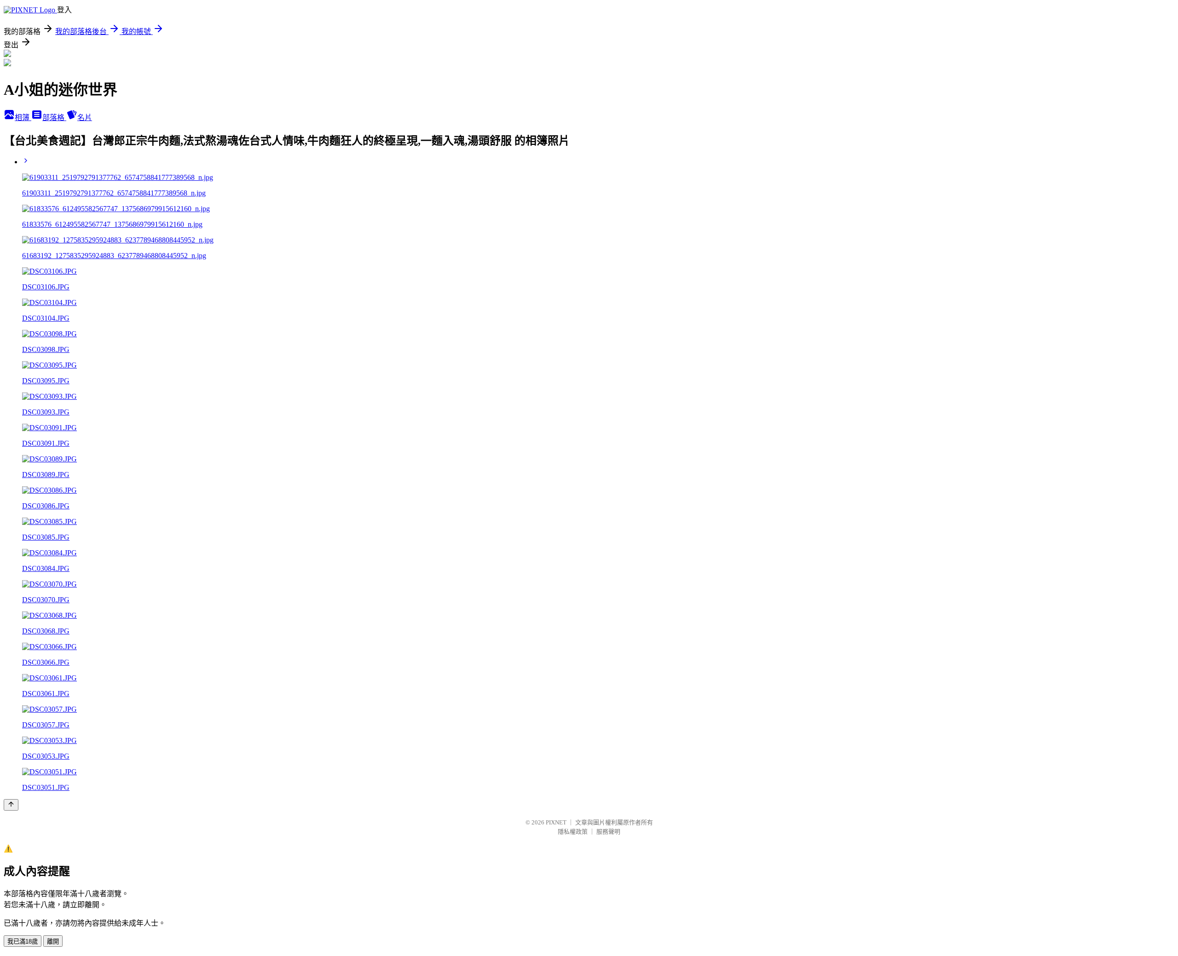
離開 (53, 941)
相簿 (23, 117)
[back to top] (11, 805)
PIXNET (556, 822)
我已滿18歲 (22, 941)
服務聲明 (608, 831)
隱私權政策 (573, 831)
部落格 (54, 117)
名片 (84, 117)
